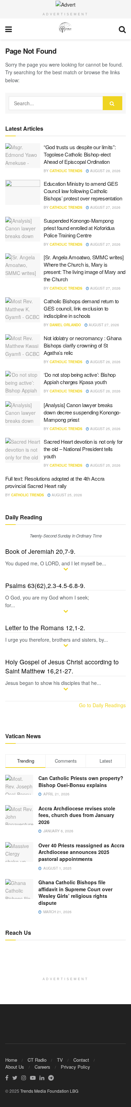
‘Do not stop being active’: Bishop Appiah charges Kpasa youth (80, 378)
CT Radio (37, 1059)
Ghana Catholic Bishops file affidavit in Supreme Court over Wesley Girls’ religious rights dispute (75, 892)
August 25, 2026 (105, 428)
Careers (42, 1066)
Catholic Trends (66, 170)
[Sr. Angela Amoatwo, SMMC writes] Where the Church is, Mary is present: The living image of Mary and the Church (84, 268)
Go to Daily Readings (102, 705)
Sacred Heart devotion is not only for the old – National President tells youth (83, 449)
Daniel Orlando (65, 324)
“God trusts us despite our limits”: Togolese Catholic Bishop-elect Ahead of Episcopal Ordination (80, 154)
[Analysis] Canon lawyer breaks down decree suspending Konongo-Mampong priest (82, 412)
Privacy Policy (75, 1066)
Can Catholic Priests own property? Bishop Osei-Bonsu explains (80, 781)
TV (60, 1059)
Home (11, 1059)
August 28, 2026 (105, 170)
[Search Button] (112, 103)
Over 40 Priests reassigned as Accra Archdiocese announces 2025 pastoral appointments (81, 852)
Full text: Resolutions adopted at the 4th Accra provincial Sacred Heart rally (54, 482)
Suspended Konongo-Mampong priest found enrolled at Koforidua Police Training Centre (79, 228)
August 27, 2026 (105, 207)
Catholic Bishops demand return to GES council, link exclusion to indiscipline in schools (81, 308)
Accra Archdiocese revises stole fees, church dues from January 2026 (76, 815)
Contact (81, 1059)
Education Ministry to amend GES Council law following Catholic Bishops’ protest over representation (83, 191)
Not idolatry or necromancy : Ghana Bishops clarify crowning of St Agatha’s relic (83, 345)
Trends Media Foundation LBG (49, 1091)
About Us (14, 1066)
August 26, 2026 (105, 361)
